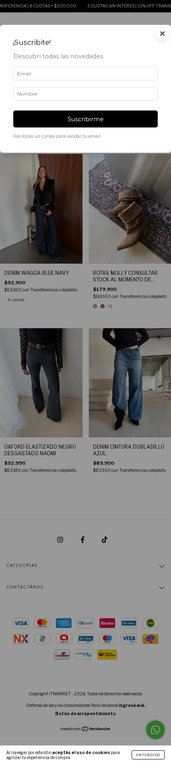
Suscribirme (86, 119)
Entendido (148, 755)
